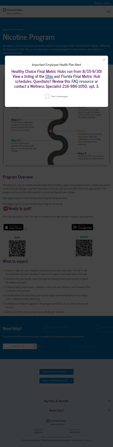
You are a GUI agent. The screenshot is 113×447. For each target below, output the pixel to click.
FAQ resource (83, 81)
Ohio (49, 76)
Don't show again (60, 96)
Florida (66, 76)
